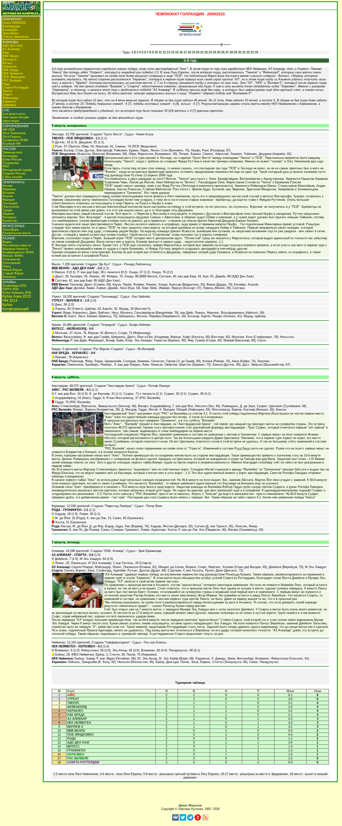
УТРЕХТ (73, 699)
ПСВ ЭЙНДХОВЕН (80, 734)
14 (172, 52)
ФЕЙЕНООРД (77, 707)
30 (239, 52)
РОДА (71, 738)
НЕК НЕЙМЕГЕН (79, 722)
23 (210, 52)
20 (197, 52)
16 (181, 52)
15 (176, 52)
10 (156, 52)
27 (227, 52)
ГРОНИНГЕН (76, 750)
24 (214, 52)
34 (256, 52)
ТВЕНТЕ (73, 703)
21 (202, 52)
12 (164, 52)
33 (252, 52)
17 (185, 52)
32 (248, 52)
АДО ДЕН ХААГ (78, 742)
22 (206, 52)
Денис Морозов (190, 805)
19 (193, 52)
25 (218, 52)
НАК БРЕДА (76, 715)
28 (231, 52)
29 (235, 52)
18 (189, 52)
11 (160, 52)
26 (223, 52)
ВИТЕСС (73, 746)
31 (243, 52)
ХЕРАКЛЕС (75, 711)
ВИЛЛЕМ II (75, 726)
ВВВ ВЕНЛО (76, 730)
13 (168, 52)
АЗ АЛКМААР (77, 719)
